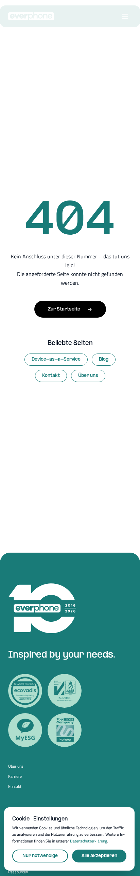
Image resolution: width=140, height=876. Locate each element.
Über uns (88, 375)
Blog (103, 359)
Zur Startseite (64, 309)
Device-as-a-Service (56, 359)
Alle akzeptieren (99, 855)
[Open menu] (125, 16)
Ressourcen (18, 872)
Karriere (15, 776)
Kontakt (51, 375)
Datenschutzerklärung (88, 841)
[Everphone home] (31, 16)
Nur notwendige (40, 855)
